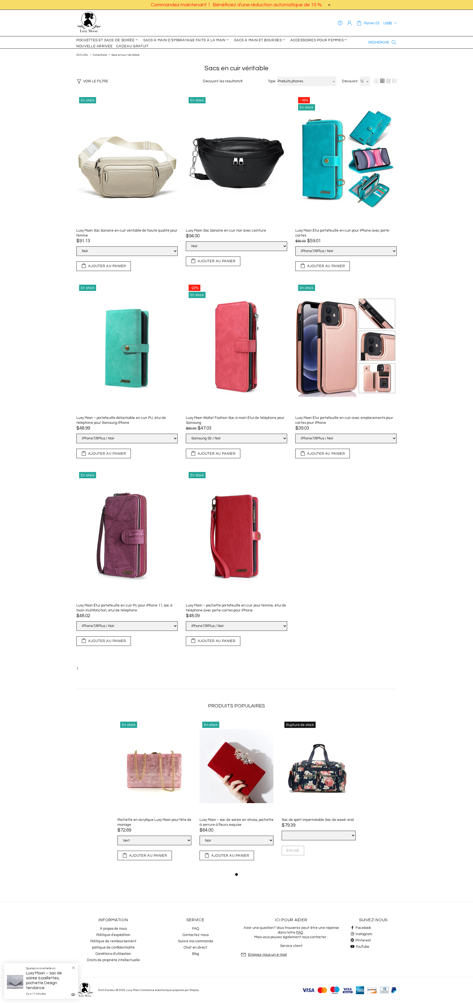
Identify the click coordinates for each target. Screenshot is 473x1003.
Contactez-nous (196, 935)
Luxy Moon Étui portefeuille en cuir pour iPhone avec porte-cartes (342, 233)
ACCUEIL (82, 55)
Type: (272, 81)
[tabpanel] (154, 795)
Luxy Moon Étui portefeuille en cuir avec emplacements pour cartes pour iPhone (344, 420)
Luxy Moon (89, 23)
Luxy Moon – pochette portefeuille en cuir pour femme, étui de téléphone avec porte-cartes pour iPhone (236, 607)
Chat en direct (195, 947)
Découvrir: (350, 81)
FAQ (195, 929)
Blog (195, 954)
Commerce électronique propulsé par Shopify (169, 990)
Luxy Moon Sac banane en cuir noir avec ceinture (226, 230)
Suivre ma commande (195, 941)
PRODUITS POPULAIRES (236, 705)
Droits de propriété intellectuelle (113, 960)
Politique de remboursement (113, 941)
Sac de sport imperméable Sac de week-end (318, 820)
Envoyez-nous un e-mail (267, 955)
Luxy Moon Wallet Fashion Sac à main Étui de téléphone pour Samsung (235, 420)
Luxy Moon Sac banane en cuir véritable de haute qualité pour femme (126, 233)
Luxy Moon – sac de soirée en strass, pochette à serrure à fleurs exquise (236, 822)
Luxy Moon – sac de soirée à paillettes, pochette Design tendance (44, 980)
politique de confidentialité (113, 947)
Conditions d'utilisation (113, 954)
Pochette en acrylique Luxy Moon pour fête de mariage (154, 822)
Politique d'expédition (113, 935)
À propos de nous (113, 929)
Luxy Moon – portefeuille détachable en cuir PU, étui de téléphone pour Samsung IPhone (121, 420)
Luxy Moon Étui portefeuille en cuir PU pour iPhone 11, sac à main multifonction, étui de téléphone (124, 607)
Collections (100, 55)
